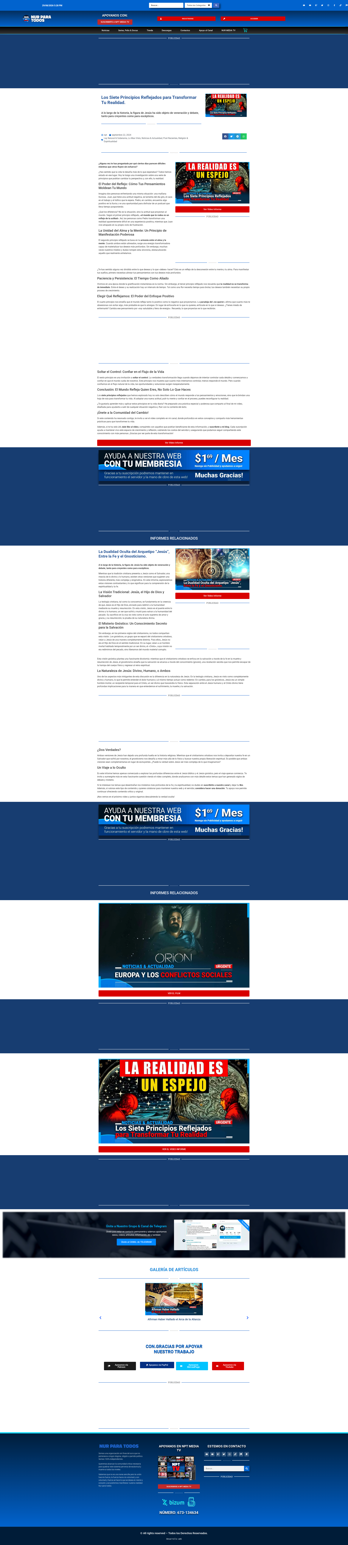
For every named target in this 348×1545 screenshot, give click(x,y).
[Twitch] (316, 5)
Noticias (105, 30)
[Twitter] (322, 5)
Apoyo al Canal (206, 30)
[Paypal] (246, 1454)
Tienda (150, 30)
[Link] (340, 5)
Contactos (185, 30)
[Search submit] (216, 5)
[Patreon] (241, 1454)
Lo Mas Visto (134, 138)
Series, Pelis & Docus (128, 30)
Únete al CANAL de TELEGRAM (136, 1242)
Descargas (167, 30)
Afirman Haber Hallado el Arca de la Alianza (174, 1319)
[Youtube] (304, 5)
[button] (225, 136)
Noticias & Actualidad (152, 138)
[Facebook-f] (334, 5)
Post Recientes (170, 138)
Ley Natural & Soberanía (115, 138)
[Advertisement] (174, 61)
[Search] (246, 1468)
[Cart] (245, 30)
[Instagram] (328, 5)
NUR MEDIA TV (228, 30)
